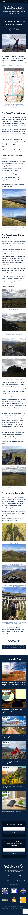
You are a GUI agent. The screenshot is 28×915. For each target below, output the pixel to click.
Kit (8, 880)
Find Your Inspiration (14, 824)
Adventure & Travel (20, 878)
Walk (20, 875)
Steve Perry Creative (22, 908)
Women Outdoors (20, 880)
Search (14, 832)
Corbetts (21, 123)
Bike (8, 878)
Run (8, 875)
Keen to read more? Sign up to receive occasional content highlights (14, 843)
